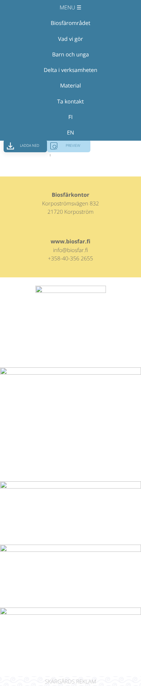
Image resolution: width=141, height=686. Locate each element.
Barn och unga (70, 54)
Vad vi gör (70, 39)
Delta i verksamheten (70, 70)
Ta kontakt (70, 101)
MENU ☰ (70, 7)
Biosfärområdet (70, 23)
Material (70, 85)
